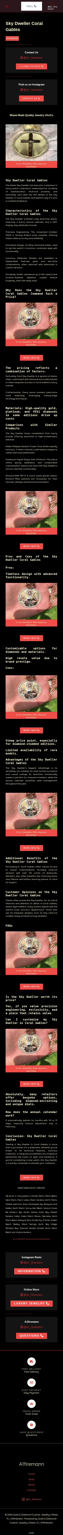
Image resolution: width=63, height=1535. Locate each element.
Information (29, 1271)
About (31, 1484)
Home (31, 1473)
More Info (30, 358)
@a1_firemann (33, 57)
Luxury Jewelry (29, 1303)
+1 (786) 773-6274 (30, 66)
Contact (31, 1490)
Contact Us (30, 98)
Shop (31, 1479)
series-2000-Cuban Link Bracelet (31, 146)
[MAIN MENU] (7, 6)
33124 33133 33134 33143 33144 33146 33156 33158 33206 (31, 1239)
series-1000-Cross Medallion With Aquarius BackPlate (31, 513)
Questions (29, 1335)
